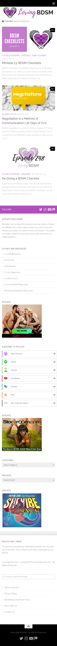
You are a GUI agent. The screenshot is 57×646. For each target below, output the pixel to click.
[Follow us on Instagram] (45, 209)
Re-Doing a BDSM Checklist (20, 178)
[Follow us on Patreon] (53, 209)
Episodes (26, 55)
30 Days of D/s (9, 114)
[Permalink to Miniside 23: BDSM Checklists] (28, 39)
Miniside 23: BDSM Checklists (21, 63)
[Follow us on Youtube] (49, 209)
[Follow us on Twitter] (40, 209)
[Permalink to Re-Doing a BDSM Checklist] (28, 157)
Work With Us (10, 606)
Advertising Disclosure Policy (17, 599)
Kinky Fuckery (39, 55)
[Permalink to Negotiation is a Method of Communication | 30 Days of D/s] (28, 98)
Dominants (9, 260)
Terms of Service (11, 587)
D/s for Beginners (12, 272)
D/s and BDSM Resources (16, 284)
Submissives (10, 266)
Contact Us (9, 612)
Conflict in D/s (10, 278)
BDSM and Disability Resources (18, 290)
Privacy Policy (10, 593)
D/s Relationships (11, 55)
